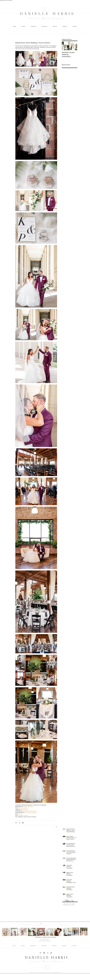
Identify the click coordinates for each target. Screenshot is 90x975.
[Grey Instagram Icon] (44, 953)
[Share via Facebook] (16, 822)
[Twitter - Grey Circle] (67, 904)
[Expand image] (36, 82)
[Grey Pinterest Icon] (40, 953)
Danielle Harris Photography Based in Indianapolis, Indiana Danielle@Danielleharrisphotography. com (44, 940)
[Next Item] (75, 46)
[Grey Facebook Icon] (48, 953)
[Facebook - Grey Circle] (64, 904)
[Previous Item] (64, 46)
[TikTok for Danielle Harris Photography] (51, 953)
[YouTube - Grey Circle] (70, 904)
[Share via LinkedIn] (23, 822)
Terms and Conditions (57, 972)
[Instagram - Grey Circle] (73, 904)
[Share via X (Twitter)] (19, 822)
